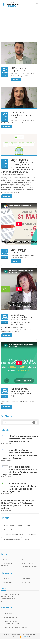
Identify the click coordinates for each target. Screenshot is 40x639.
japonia (22, 530)
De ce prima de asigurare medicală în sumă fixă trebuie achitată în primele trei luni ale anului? (21, 320)
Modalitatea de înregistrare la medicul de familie (21, 115)
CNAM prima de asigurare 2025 (18, 251)
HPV (5, 530)
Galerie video (7, 582)
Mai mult (16, 79)
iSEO (32, 637)
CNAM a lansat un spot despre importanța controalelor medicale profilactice (23, 438)
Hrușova (13, 530)
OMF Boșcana (32, 534)
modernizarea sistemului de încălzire (13, 534)
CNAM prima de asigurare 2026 (18, 69)
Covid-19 (6, 579)
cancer (20, 525)
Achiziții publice (27, 563)
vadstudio (25, 637)
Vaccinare (27, 539)
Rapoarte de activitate (29, 567)
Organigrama (26, 560)
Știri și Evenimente (28, 582)
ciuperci (29, 525)
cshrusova (16, 73)
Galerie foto (26, 579)
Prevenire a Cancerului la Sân (12, 539)
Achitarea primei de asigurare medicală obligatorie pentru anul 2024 (21, 392)
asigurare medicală (29, 73)
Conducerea (7, 560)
